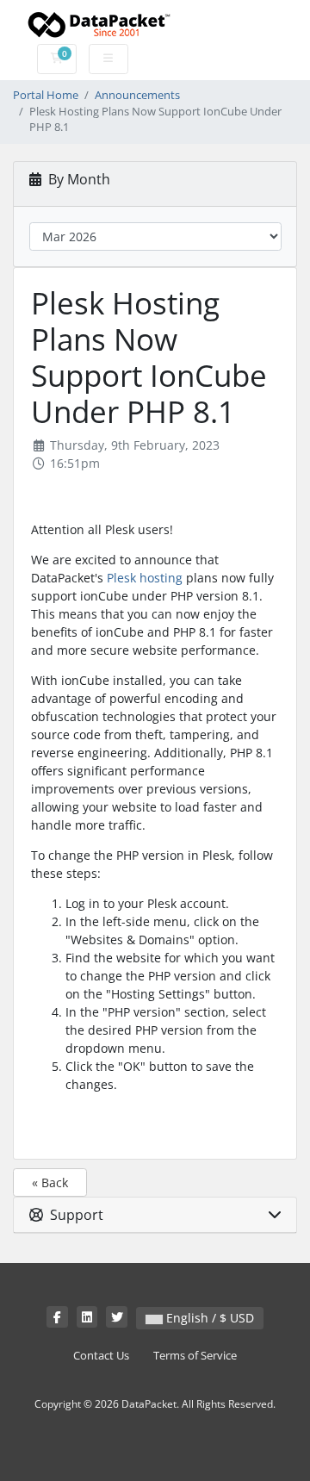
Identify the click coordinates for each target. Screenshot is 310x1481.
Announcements (137, 95)
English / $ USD (208, 1318)
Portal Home (45, 95)
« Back (50, 1182)
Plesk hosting (145, 577)
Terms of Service (195, 1355)
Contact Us (101, 1355)
